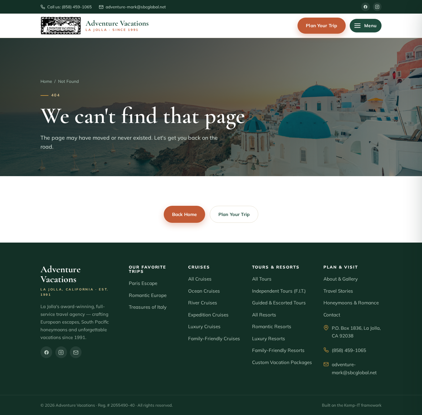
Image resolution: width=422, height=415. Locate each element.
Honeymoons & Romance (351, 303)
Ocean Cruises (204, 291)
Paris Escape (143, 283)
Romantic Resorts (271, 326)
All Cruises (200, 279)
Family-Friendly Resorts (278, 350)
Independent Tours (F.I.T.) (279, 291)
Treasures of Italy (148, 307)
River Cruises (202, 303)
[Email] (76, 352)
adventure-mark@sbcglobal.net (354, 368)
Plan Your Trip (321, 25)
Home (46, 81)
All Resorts (264, 315)
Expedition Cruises (208, 315)
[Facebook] (365, 6)
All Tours (262, 279)
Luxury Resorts (268, 338)
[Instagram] (377, 6)
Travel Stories (338, 291)
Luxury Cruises (204, 326)
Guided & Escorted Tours (279, 303)
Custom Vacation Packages (282, 362)
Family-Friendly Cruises (214, 338)
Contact (331, 315)
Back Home (184, 214)
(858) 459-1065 (349, 350)
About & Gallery (340, 279)
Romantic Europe (148, 295)
